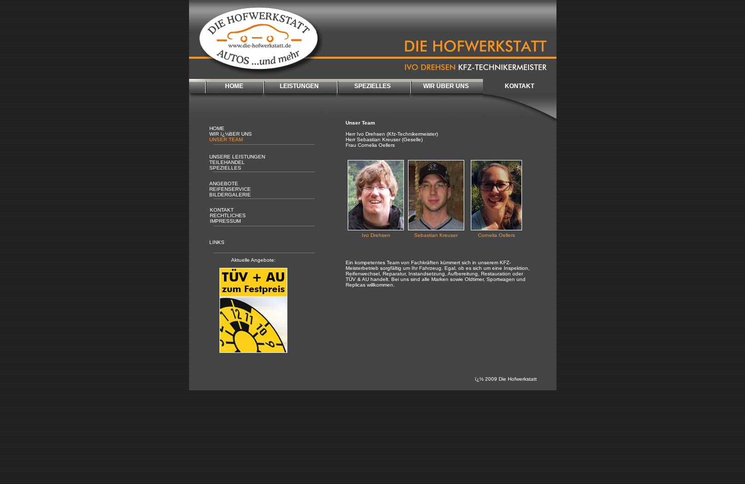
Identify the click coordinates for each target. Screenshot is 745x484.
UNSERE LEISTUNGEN (237, 156)
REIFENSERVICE (230, 189)
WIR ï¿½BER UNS (230, 134)
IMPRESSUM (225, 221)
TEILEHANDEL (227, 162)
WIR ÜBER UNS (446, 86)
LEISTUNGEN (299, 86)
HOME (234, 86)
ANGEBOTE (223, 183)
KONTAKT (519, 86)
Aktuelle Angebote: (253, 260)
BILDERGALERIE (230, 194)
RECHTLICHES (228, 215)
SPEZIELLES (372, 86)
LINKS (217, 242)
